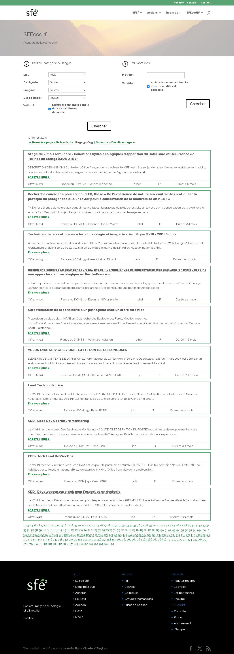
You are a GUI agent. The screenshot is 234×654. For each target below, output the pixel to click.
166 (150, 539)
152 (80, 539)
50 (193, 525)
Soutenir (192, 3)
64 (60, 530)
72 (92, 530)
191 (91, 544)
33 (127, 525)
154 (89, 539)
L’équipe (179, 599)
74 (99, 530)
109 (61, 534)
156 (99, 539)
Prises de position (136, 605)
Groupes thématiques (139, 599)
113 (79, 534)
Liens (78, 611)
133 (173, 534)
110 (66, 534)
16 (65, 525)
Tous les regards (184, 580)
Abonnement (182, 623)
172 (180, 539)
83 (133, 530)
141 (25, 539)
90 (162, 530)
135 (183, 534)
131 (164, 534)
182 (45, 544)
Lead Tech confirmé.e (45, 385)
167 (155, 539)
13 (55, 525)
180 (35, 544)
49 (189, 525)
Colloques (131, 592)
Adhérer (179, 3)
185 (60, 544)
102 (25, 534)
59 (40, 530)
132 (169, 534)
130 (159, 534)
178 (25, 544)
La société (82, 580)
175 (195, 539)
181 (40, 544)
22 (86, 525)
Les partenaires (184, 592)
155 (94, 539)
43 (165, 525)
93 (174, 530)
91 (166, 530)
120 (111, 534)
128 (149, 534)
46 (177, 525)
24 (93, 525)
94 (178, 530)
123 (125, 534)
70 (85, 530)
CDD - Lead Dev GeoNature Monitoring (58, 421)
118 (101, 534)
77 (111, 530)
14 (58, 525)
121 (115, 534)
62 (52, 530)
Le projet (180, 586)
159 (114, 539)
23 (89, 525)
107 (51, 534)
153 (85, 539)
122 (120, 534)
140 (208, 534)
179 (30, 544)
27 (105, 525)
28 (108, 525)
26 (101, 525)
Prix (127, 580)
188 (75, 544)
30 (116, 525)
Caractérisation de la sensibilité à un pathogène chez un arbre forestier (86, 310)
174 (190, 539)
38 (146, 525)
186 (65, 544)
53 (204, 525)
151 (75, 539)
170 (171, 539)
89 (158, 530)
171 (176, 539)
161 (124, 539)
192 (96, 544)
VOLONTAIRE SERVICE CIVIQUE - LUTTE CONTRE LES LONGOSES (77, 350)
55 (24, 530)
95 (182, 530)
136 (188, 534)
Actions (152, 12)
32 (123, 525)
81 (126, 530)
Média (79, 617)
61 (48, 530)
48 (185, 525)
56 (28, 530)
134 (178, 534)
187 (70, 544)
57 (32, 530)
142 (30, 539)
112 (74, 534)
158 (109, 539)
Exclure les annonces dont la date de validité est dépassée (70, 108)
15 (61, 525)
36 (138, 525)
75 (103, 530)
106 (45, 534)
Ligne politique (85, 586)
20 (79, 525)
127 (144, 534)
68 (77, 530)
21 (83, 525)
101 (208, 530)
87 (149, 530)
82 (130, 530)
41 (158, 525)
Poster (178, 617)
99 (199, 530)
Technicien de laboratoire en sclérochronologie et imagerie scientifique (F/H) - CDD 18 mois (102, 234)
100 (203, 530)
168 (160, 539)
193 (101, 544)
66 (68, 530)
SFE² (135, 12)
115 (88, 534)
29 (112, 525)
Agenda (80, 605)
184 (55, 544)
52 (200, 525)
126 (139, 534)
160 (119, 539)
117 (97, 534)
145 (45, 539)
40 (154, 525)
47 (181, 525)
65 (64, 530)
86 (146, 530)
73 (96, 530)
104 (35, 534)
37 (142, 525)
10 (45, 525)
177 (205, 539)
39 (150, 525)
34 (131, 525)
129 (154, 534)
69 (81, 530)
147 (55, 539)
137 (193, 534)
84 (137, 530)
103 (30, 534)
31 (120, 525)
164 (139, 539)
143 (35, 539)
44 (169, 525)
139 (203, 534)
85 (141, 530)
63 (56, 530)
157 (104, 539)
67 (72, 530)
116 (92, 534)
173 (185, 539)
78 (114, 530)
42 (161, 525)
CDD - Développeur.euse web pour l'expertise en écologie (74, 491)
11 (48, 525)
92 (169, 530)
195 (111, 544)
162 (129, 539)
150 (71, 539)
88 (153, 530)
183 (50, 544)
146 (50, 539)
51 (197, 525)
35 (134, 525)
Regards (172, 12)
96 (186, 530)
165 (145, 539)
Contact (206, 3)
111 (70, 534)
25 (97, 525)
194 (106, 544)
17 (68, 525)
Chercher (99, 126)
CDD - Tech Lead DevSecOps (50, 456)
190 (86, 544)
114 (83, 534)
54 (208, 525)
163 (134, 539)
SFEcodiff (193, 12)
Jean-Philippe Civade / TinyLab (85, 648)
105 (40, 534)
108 (56, 534)
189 (80, 544)
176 (199, 539)
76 (107, 530)
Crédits (28, 618)
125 (135, 534)
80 (122, 530)
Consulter (180, 611)
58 (36, 530)
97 (190, 530)
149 (65, 539)
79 (118, 530)
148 (60, 539)
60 (44, 530)
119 (106, 534)
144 (40, 539)
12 (51, 525)
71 (89, 530)
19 (75, 525)
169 (166, 539)
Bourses (130, 586)
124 (130, 534)
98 (194, 530)
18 (72, 525)
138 (198, 534)
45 (173, 525)
